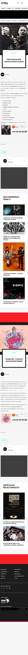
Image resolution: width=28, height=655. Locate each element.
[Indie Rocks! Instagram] (7, 588)
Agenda (9, 8)
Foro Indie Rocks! (19, 576)
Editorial (7, 74)
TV (13, 8)
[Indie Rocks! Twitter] (4, 588)
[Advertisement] (14, 178)
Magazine (17, 8)
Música (3, 8)
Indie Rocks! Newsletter (6, 606)
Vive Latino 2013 (12, 390)
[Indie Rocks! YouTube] (10, 588)
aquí (10, 411)
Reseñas (8, 20)
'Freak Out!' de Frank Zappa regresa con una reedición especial (11, 238)
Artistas (16, 571)
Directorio (17, 573)
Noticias (3, 20)
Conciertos (14, 20)
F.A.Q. (15, 578)
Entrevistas (17, 569)
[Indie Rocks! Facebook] (1, 588)
